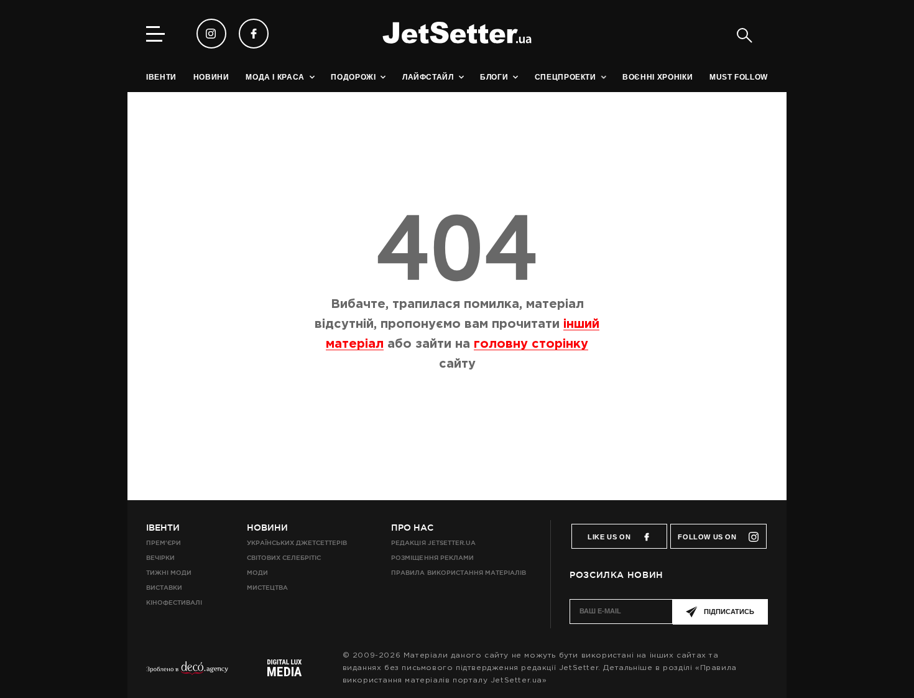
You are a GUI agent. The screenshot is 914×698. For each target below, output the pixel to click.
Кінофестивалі (174, 602)
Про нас (412, 528)
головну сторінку (531, 344)
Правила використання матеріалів (458, 572)
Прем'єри (163, 542)
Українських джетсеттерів (297, 542)
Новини (267, 528)
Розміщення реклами (432, 557)
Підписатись (729, 611)
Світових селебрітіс (284, 557)
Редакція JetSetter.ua (433, 542)
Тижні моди (169, 572)
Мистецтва (267, 587)
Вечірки (160, 557)
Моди (257, 572)
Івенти (163, 528)
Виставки (164, 587)
